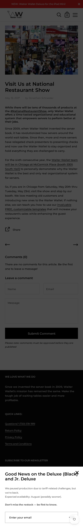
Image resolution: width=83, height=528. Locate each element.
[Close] (77, 473)
